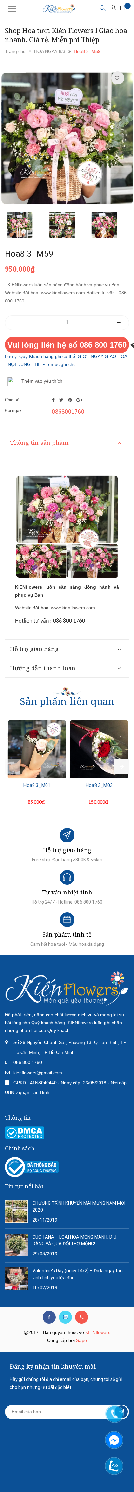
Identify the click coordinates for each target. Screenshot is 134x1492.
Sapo (81, 1340)
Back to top (65, 1475)
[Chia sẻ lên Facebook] (54, 400)
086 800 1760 (27, 1062)
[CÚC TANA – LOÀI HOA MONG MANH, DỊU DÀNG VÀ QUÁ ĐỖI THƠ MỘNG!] (16, 1244)
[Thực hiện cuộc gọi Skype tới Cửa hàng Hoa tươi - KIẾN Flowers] (65, 1317)
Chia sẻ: (12, 399)
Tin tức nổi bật (24, 1186)
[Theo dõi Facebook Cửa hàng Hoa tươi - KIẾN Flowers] (49, 1317)
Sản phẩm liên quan (67, 701)
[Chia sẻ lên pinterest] (70, 400)
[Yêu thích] (117, 78)
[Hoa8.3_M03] (98, 749)
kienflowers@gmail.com (37, 1072)
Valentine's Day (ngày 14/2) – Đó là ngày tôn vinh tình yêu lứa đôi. (78, 1274)
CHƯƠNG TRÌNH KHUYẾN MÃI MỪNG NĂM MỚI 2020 (79, 1207)
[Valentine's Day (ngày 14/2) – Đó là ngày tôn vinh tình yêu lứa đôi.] (16, 1278)
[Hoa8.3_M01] (36, 749)
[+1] (79, 400)
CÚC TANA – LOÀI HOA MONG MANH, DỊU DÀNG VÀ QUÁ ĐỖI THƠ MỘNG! (74, 1240)
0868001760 (68, 411)
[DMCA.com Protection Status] (24, 1132)
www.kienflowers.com (73, 607)
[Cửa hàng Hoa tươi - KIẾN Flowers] (67, 988)
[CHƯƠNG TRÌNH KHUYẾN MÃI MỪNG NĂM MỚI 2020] (16, 1211)
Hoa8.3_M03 (99, 785)
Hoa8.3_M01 (36, 785)
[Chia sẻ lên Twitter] (62, 400)
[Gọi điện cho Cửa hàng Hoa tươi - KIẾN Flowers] (81, 1317)
